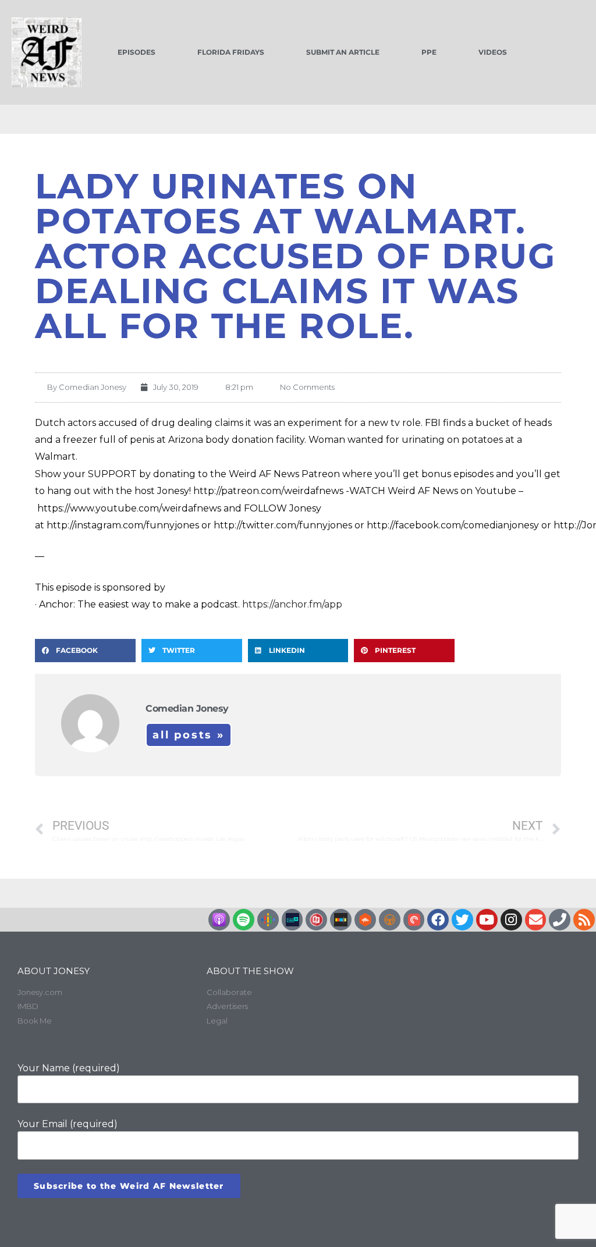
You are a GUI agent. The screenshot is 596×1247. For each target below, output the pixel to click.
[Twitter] (462, 919)
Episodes (136, 52)
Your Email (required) (67, 1123)
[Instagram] (511, 919)
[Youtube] (487, 919)
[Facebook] (438, 919)
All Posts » (188, 735)
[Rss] (584, 919)
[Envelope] (536, 919)
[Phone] (559, 919)
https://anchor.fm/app (292, 604)
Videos (492, 52)
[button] (85, 650)
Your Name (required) (68, 1068)
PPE (429, 52)
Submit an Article (342, 52)
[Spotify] (243, 919)
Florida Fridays (230, 52)
